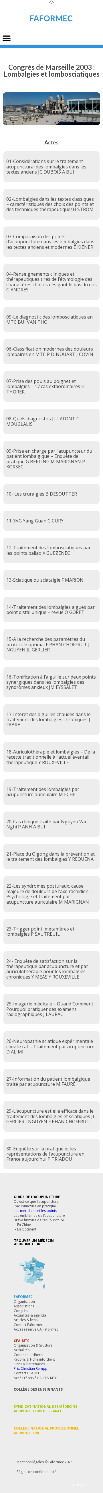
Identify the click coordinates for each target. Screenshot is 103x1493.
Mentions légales (30, 1462)
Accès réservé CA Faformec (36, 1329)
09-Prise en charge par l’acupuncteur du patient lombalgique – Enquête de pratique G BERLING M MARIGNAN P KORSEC (49, 459)
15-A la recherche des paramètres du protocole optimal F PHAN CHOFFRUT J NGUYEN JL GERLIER (48, 644)
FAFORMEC (23, 1296)
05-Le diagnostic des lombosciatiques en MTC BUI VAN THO (49, 319)
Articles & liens (25, 1319)
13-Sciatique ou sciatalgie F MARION (45, 580)
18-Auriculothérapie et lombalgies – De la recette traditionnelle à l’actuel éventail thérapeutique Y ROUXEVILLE (50, 757)
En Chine (24, 1224)
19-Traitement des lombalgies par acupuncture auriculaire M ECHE (42, 792)
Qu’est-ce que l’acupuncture (36, 1201)
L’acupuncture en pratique (35, 1206)
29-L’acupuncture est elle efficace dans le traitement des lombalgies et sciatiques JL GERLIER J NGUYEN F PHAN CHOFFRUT (50, 1116)
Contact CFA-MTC (28, 1373)
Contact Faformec (28, 1324)
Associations (24, 1306)
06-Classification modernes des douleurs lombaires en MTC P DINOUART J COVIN (49, 351)
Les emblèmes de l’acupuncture (39, 1215)
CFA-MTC (21, 1340)
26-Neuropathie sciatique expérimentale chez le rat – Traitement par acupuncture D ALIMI (50, 1046)
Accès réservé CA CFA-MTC (35, 1377)
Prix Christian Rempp (30, 1368)
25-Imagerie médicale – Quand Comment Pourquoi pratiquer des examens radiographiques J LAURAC (49, 1009)
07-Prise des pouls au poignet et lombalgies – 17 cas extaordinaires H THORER (45, 386)
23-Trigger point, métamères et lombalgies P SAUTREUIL (40, 931)
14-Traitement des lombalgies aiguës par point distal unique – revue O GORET (50, 609)
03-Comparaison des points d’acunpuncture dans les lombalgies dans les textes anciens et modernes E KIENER (50, 241)
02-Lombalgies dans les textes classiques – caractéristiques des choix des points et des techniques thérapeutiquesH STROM (50, 204)
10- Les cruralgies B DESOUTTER (41, 494)
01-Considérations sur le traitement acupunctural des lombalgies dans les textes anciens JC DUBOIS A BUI (46, 166)
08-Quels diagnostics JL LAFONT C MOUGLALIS (42, 421)
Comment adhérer (29, 1354)
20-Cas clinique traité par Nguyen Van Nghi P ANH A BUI (47, 824)
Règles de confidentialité (36, 1471)
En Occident (26, 1229)
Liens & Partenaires (29, 1363)
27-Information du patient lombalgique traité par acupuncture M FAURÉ (48, 1081)
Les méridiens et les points (35, 1210)
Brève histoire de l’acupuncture (39, 1220)
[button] (6, 38)
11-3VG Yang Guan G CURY (35, 521)
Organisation (24, 1301)
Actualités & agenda (30, 1315)
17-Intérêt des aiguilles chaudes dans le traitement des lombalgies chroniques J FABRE (48, 719)
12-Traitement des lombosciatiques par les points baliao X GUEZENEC (48, 550)
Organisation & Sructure (33, 1345)
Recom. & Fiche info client (34, 1359)
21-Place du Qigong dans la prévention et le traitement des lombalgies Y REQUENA (50, 856)
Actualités (21, 1349)
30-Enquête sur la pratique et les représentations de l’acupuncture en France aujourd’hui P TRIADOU (45, 1154)
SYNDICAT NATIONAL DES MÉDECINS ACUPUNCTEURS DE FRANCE (45, 1409)
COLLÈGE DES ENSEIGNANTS (38, 1389)
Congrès (20, 1310)
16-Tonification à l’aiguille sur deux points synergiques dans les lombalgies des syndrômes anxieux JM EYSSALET (51, 682)
